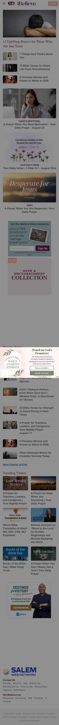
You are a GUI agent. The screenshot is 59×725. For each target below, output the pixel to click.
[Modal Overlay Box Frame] (29, 362)
